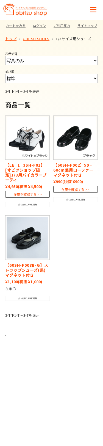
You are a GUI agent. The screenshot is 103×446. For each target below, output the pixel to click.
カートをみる (16, 25)
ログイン (39, 25)
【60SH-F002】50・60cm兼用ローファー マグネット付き (76, 170)
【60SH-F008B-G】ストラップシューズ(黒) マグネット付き (26, 270)
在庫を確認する (25, 194)
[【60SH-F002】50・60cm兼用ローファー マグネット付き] (75, 137)
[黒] (27, 237)
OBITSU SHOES (36, 38)
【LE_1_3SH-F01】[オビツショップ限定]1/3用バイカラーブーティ (26, 172)
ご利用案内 (62, 25)
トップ (10, 38)
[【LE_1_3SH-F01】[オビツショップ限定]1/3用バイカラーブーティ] (27, 137)
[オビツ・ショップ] (25, 6)
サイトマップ (87, 25)
